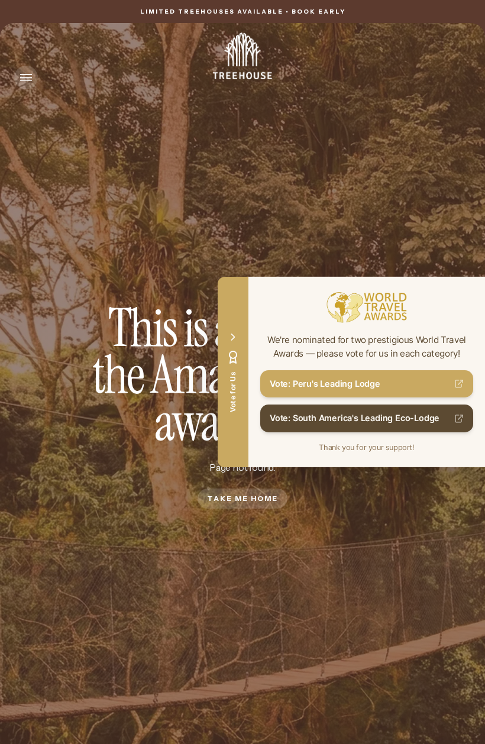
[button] (26, 77)
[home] (242, 56)
